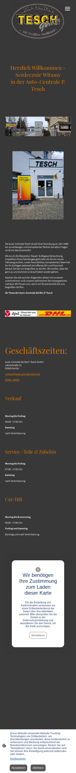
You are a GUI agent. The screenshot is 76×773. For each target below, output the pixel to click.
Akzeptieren (38, 635)
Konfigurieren (18, 758)
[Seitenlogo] (38, 21)
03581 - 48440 (12, 379)
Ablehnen (38, 767)
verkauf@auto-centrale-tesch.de (22, 374)
